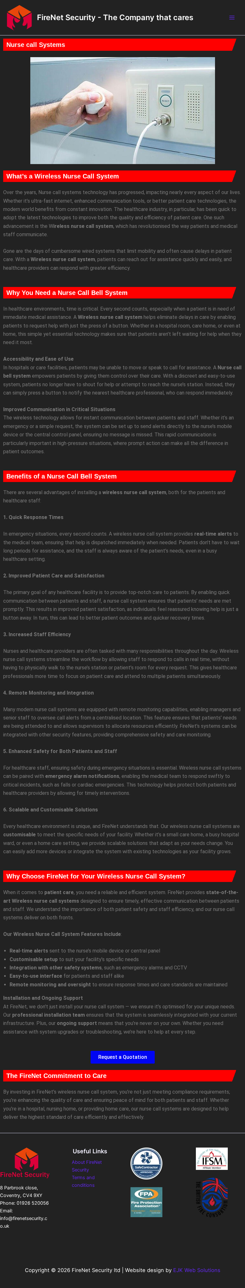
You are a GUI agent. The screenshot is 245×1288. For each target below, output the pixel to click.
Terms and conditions (83, 1181)
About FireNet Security (87, 1166)
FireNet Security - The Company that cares (115, 17)
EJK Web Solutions (196, 1270)
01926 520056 (33, 1203)
